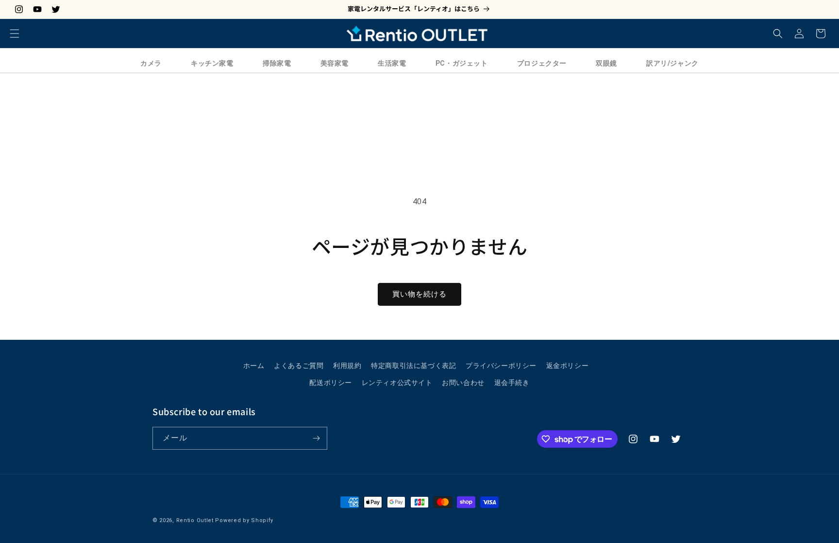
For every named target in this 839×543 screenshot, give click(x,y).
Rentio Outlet (195, 520)
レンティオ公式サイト (397, 382)
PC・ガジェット (462, 63)
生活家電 (392, 63)
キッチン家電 (212, 63)
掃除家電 (277, 63)
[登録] (316, 438)
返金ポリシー (567, 365)
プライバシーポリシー (501, 365)
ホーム (254, 365)
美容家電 (334, 63)
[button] (14, 33)
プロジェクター (542, 63)
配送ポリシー (330, 382)
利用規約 (347, 365)
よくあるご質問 (298, 365)
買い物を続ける (419, 294)
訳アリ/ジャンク (672, 63)
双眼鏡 (606, 63)
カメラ (151, 63)
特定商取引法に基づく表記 (413, 365)
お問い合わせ (463, 382)
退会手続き (512, 382)
